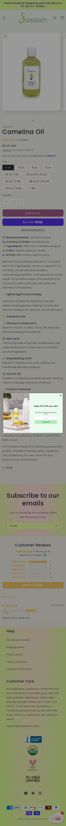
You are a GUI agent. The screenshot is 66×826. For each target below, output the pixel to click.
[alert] (33, 413)
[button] (46, 422)
